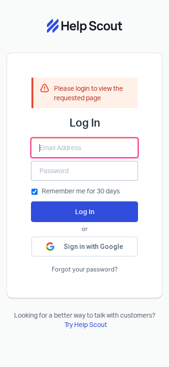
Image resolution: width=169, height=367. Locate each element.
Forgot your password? (85, 269)
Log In (84, 211)
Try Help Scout (85, 324)
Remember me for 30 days (81, 191)
